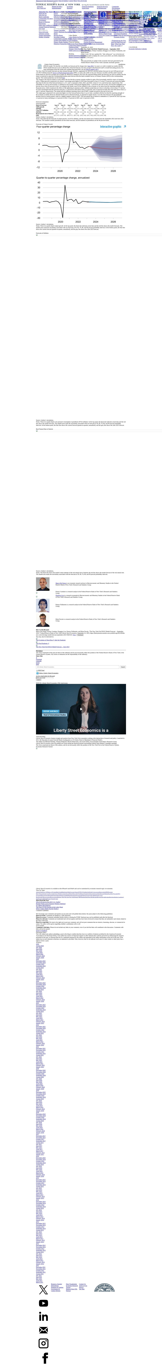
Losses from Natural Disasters (78, 45)
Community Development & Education (126, 13)
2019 (37, 1090)
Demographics (102, 892)
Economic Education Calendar (148, 34)
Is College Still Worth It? (43, 905)
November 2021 (41, 1050)
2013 (37, 1222)
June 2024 (39, 993)
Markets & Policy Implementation (57, 7)
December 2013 (40, 1223)
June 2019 (39, 1102)
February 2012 (40, 1262)
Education (41, 893)
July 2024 (39, 991)
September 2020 (41, 1075)
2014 (37, 1200)
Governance (42, 20)
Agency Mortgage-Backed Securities (65, 32)
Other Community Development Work (125, 25)
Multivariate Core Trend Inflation (78, 27)
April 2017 (39, 1149)
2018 (37, 1112)
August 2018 (40, 1121)
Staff (115, 17)
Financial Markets (104, 893)
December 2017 (40, 1136)
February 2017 (40, 1153)
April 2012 (39, 1259)
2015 (37, 1178)
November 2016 (41, 1159)
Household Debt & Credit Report (78, 18)
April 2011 (39, 1280)
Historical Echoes (44, 895)
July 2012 (39, 1254)
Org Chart (42, 28)
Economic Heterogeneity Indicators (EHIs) (81, 25)
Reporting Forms (89, 22)
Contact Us (82, 1284)
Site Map (81, 1289)
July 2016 (39, 1166)
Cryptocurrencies (95, 892)
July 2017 (39, 1144)
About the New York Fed (41, 7)
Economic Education (145, 15)
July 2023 (39, 1013)
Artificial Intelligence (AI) (41, 892)
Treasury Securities (59, 30)
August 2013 (40, 1230)
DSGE (107, 892)
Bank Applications (89, 25)
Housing (58, 895)
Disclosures (42, 23)
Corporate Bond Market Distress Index (80, 44)
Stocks (113, 897)
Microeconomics (53, 897)
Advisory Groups (44, 33)
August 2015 (40, 1186)
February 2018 (40, 1131)
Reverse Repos (58, 35)
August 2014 (40, 1208)
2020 (37, 1068)
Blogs (75, 1)
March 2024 (39, 998)
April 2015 (39, 1193)
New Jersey (67, 897)
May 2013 (39, 1235)
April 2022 (39, 1040)
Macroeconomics (46, 897)
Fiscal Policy (110, 893)
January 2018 (40, 1132)
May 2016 (39, 1169)
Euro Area (51, 893)
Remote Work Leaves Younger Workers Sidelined (50, 904)
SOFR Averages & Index (61, 22)
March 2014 (39, 1217)
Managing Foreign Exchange (107, 32)
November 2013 (41, 1225)
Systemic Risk (42, 898)
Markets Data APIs (71, 1289)
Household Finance (52, 895)
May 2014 (39, 1213)
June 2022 (39, 1036)
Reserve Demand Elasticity (77, 57)
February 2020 (40, 1087)
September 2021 (41, 1053)
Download (80, 635)
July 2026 (39, 947)
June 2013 (39, 1233)
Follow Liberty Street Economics (48, 673)
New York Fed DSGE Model (77, 28)
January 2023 (40, 1023)
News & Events (82, 1)
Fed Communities (119, 20)
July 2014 (39, 1210)
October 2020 (40, 1073)
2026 (37, 944)
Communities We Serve (46, 18)
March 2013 (39, 1238)
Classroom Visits (144, 24)
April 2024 (39, 996)
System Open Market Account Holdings (66, 40)
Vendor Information (44, 35)
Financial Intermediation (95, 893)
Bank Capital (59, 892)
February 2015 (40, 1196)
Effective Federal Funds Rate (62, 17)
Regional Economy (52, 1)
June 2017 (39, 1146)
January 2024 (40, 1001)
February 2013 (40, 1240)
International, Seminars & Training (57, 1286)
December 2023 (40, 1004)
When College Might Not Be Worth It (47, 909)
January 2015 (40, 1198)
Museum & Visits (41, 1)
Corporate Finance (74, 892)
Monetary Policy (61, 897)
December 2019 (40, 1092)
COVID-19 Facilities (82, 892)
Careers (71, 1)
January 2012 (40, 1264)
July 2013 (39, 1232)
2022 (37, 1025)
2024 (37, 981)
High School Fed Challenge (147, 19)
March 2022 (39, 1042)
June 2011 (39, 1277)
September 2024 (41, 988)
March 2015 (39, 1195)
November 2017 (41, 1137)
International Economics (76, 895)
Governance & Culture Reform (55, 1290)
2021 (37, 1047)
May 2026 (39, 951)
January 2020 (40, 1089)
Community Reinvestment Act (93, 28)
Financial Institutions (85, 893)
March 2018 (39, 1129)
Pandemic (83, 897)
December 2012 (40, 1245)
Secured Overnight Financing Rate (64, 20)
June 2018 (39, 1124)
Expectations (63, 893)
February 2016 (40, 1174)
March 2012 (39, 1260)
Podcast (68, 1291)
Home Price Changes (75, 20)
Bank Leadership (44, 17)
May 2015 (39, 1191)
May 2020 (39, 1082)
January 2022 (40, 1045)
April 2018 (39, 1127)
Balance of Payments (51, 892)
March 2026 (39, 954)
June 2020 (39, 1080)
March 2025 (39, 976)
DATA (56, 13)
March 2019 (39, 1107)
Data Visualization (71, 1284)
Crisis (91, 892)
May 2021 (39, 1060)
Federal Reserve (72, 893)
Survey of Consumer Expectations (79, 17)
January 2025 (40, 979)
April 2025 (39, 974)
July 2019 (39, 1100)
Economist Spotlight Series (147, 31)
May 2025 (39, 973)
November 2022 (41, 1028)
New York (71, 897)
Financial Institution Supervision (88, 7)
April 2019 (39, 1105)
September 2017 (41, 1141)
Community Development (121, 15)
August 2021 (40, 1055)
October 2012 (40, 1248)
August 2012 (40, 1252)
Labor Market (93, 895)
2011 (37, 1265)
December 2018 (40, 1114)
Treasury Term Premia (75, 49)
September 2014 (41, 1206)
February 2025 (40, 978)
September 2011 (41, 1272)
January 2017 (40, 1154)
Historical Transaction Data (62, 44)
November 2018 (41, 1116)
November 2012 (41, 1247)
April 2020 (39, 1084)
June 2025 (39, 971)
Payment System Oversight (107, 20)
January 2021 (40, 1067)
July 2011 (39, 1275)
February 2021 (40, 1065)
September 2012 (41, 1250)
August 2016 (40, 1164)
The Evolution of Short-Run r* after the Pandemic (51, 640)
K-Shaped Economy (85, 895)
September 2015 (41, 1185)
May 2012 (39, 1257)
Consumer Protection (90, 27)
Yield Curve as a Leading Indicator (79, 50)
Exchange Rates (57, 893)
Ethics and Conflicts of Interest (48, 25)
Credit (88, 892)
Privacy (81, 1287)
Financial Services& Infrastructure (102, 7)
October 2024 (40, 986)
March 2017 (39, 1151)
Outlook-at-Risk (73, 47)
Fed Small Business (119, 23)
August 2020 (40, 1077)
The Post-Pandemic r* (42, 643)
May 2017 (39, 1148)
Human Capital (63, 895)
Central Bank (67, 892)
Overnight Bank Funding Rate (63, 18)
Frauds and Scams (89, 30)
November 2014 (41, 1203)
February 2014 (40, 1218)
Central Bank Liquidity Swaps (63, 39)
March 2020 (39, 1085)
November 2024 (41, 984)
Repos (56, 33)
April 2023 (39, 1018)
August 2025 (40, 967)
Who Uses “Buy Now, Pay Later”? (118, 44)
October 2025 (40, 964)
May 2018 (39, 1126)
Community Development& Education (116, 8)
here (63, 78)
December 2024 (40, 983)
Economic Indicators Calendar (138, 49)
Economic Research (70, 7)
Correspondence (88, 23)
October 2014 (40, 1205)
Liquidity (41, 897)
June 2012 (39, 1255)
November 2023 (41, 1006)
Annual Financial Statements (47, 27)
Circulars (86, 17)
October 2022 (40, 1030)
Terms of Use (83, 1286)
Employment (46, 893)
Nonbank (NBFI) (77, 897)
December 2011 (40, 1267)
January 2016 (40, 1176)
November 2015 (41, 1181)
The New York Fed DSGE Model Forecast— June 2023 (52, 647)
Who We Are (43, 15)
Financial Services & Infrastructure (105, 12)
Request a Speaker (56, 1284)
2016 (37, 1156)
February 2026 (40, 956)
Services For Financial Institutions (109, 17)
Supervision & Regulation (91, 15)
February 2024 (40, 999)
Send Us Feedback (41, 930)
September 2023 (41, 1010)
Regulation (107, 897)
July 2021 (39, 1057)
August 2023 (40, 1011)
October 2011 (40, 1270)
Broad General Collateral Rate (63, 23)
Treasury (49, 898)
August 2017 (40, 1142)
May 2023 (39, 1016)
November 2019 (41, 1094)
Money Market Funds (105, 33)
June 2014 (39, 1211)
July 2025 (39, 969)
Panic (87, 897)
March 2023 (39, 1020)
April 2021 (39, 1062)
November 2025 (41, 962)
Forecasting (115, 893)
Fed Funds (78, 893)
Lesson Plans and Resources (147, 32)
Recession (95, 897)
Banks (63, 892)
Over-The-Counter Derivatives (108, 35)
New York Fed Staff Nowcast (77, 30)
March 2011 (39, 1282)
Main (112, 44)
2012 (37, 1243)
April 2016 (39, 1171)
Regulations (87, 18)
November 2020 (41, 1072)
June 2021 (39, 1058)
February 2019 (40, 1109)
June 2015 (39, 1190)
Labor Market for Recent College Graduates (82, 37)
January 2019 (40, 1111)
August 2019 (40, 1099)
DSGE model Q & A (92, 69)
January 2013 (40, 1242)
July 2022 (39, 1035)
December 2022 (40, 1026)
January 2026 (40, 957)
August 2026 (40, 946)
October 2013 (40, 1227)
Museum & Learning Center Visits (149, 25)
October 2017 (40, 1139)
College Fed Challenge (146, 20)
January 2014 (40, 1220)
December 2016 (40, 1158)
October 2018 (40, 1117)
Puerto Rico (90, 897)
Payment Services (104, 18)
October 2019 (40, 1095)
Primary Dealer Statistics (61, 42)
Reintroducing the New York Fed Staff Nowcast (118, 41)
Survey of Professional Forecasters (63, 73)
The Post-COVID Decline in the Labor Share (49, 907)
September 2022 (41, 1031)
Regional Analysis (101, 897)
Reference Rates (58, 15)
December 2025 (40, 961)
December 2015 (40, 1179)
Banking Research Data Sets (77, 55)
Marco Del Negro (61, 583)
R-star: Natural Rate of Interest (78, 32)
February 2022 (40, 1043)
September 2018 (41, 1119)
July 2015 (39, 1188)
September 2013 (41, 1228)
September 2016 (41, 1163)
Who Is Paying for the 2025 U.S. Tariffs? (48, 902)
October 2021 (40, 1052)
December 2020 (40, 1070)
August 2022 (40, 1033)
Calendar (116, 27)
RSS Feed (41, 670)
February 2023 (40, 1021)
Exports (67, 893)
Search (123, 667)
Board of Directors (44, 22)
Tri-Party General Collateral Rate (63, 25)
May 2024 (39, 994)
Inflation (69, 895)
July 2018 (39, 1122)
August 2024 (40, 989)
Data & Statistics (63, 1)
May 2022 (39, 1038)
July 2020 (39, 1079)
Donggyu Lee (60, 595)
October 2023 (40, 1008)
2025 (37, 959)
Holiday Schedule (44, 37)
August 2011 (40, 1274)
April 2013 (39, 1237)
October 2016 (40, 1161)
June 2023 (91, 66)
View (74, 635)
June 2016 (39, 1168)
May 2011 (39, 1279)
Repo (111, 897)
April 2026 (39, 952)
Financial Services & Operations (108, 15)
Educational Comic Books (147, 29)
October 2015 (40, 1183)
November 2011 (41, 1269)
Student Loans (118, 897)
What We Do (43, 13)
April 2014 (39, 1215)
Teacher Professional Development (149, 22)
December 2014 (40, 1201)
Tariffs (46, 898)
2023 (37, 1003)
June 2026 (39, 949)
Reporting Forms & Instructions (93, 20)
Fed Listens (117, 22)
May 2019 (39, 1104)
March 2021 (39, 1063)
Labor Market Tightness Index (78, 39)
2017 (37, 1134)
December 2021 (40, 1048)
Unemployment (54, 898)
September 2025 (41, 966)
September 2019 (41, 1097)
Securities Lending (59, 37)
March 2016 (39, 1173)
